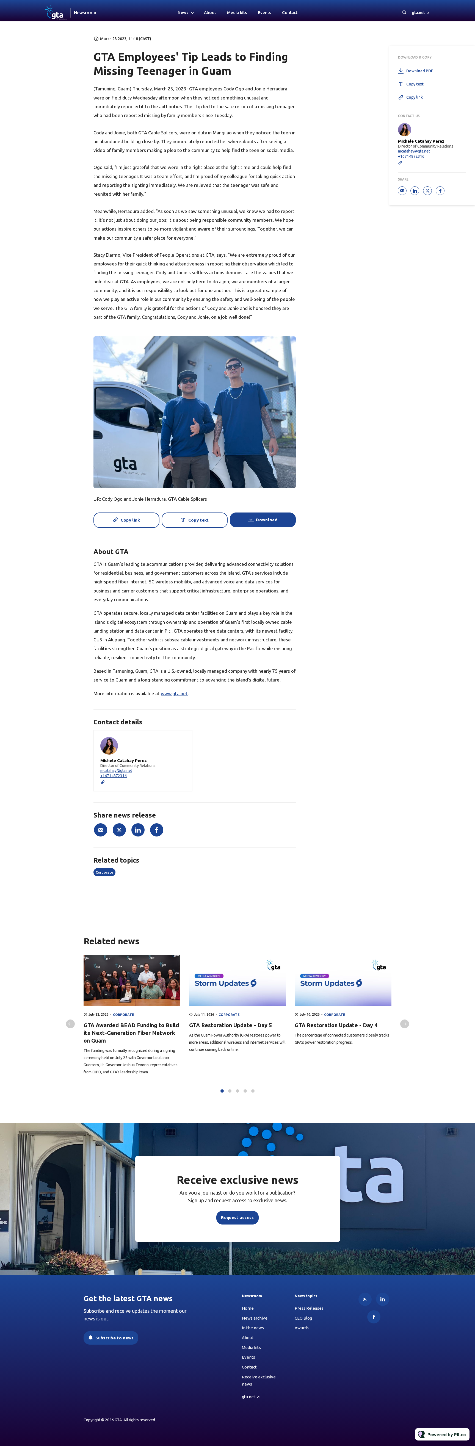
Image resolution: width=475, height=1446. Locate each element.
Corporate (104, 872)
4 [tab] (245, 1091)
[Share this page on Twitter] (119, 829)
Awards (302, 1327)
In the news (253, 1327)
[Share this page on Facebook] (156, 829)
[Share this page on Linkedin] (138, 829)
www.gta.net (174, 693)
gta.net (418, 12)
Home (248, 1308)
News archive (254, 1318)
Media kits (237, 12)
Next (404, 1024)
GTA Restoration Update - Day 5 (230, 1025)
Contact (289, 12)
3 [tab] (237, 1091)
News (183, 12)
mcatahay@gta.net (116, 770)
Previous (70, 1024)
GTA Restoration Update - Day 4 (336, 1025)
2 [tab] (229, 1091)
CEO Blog (303, 1318)
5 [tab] (253, 1091)
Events (264, 12)
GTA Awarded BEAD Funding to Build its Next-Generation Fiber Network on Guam (131, 1033)
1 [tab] (222, 1091)
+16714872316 (113, 776)
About (210, 12)
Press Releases (309, 1308)
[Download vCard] (182, 739)
